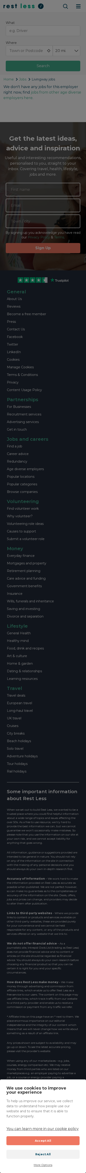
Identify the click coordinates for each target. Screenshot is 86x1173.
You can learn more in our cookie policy (42, 1129)
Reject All (43, 1154)
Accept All (43, 1140)
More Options (43, 1165)
